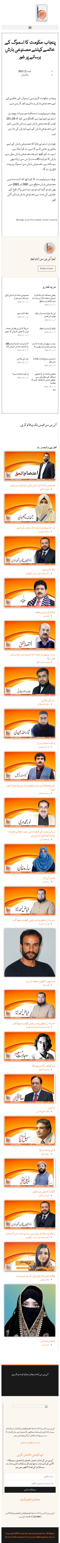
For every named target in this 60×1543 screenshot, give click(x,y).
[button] (30, 27)
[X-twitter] (40, 1383)
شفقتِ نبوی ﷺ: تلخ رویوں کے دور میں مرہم (35, 1276)
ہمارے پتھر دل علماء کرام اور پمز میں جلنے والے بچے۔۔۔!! (44, 345)
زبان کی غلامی (23, 359)
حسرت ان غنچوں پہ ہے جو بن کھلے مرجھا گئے (34, 920)
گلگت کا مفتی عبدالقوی (43, 1192)
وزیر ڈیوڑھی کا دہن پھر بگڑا (43, 1066)
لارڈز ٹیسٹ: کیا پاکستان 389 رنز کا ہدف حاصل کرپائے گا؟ (17, 345)
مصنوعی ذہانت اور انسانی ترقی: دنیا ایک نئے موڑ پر (17, 297)
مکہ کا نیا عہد (23, 313)
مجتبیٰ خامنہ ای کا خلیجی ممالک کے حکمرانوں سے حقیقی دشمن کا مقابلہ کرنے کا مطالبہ (43, 378)
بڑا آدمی (51, 1108)
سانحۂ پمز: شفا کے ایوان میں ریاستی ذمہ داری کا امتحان (30, 1234)
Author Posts (46, 268)
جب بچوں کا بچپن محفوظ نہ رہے (40, 981)
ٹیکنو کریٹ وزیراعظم (48, 328)
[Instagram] (10, 1383)
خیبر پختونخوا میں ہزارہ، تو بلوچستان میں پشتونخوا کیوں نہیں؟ (30, 788)
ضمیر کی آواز (49, 878)
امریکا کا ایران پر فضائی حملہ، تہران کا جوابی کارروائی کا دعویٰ (17, 330)
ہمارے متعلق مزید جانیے (30, 1442)
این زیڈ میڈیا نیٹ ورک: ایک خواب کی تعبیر (45, 315)
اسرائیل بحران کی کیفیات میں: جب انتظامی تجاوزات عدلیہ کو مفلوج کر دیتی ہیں (31, 834)
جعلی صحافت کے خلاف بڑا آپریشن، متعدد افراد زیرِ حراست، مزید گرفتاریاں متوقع (44, 298)
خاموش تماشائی (48, 1341)
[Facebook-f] (49, 1383)
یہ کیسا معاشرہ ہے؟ (20, 374)
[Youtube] (31, 1383)
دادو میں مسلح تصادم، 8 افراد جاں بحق (44, 360)
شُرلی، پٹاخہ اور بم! (47, 1150)
